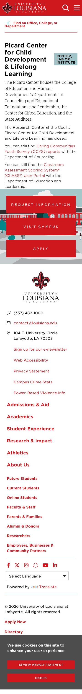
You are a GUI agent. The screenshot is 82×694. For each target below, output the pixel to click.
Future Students (22, 478)
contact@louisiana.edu (35, 322)
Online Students (22, 497)
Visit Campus (41, 226)
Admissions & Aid (28, 404)
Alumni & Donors (23, 526)
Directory (14, 631)
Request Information (41, 204)
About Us (18, 464)
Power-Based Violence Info (39, 392)
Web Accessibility (31, 360)
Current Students (23, 488)
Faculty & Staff (21, 507)
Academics (20, 416)
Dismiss (41, 678)
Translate (48, 586)
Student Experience (30, 428)
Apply (41, 248)
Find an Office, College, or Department (31, 24)
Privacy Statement (31, 371)
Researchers (18, 535)
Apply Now (15, 621)
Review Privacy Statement (41, 665)
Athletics (17, 452)
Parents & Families (24, 516)
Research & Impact (29, 440)
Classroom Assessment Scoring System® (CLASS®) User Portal (34, 170)
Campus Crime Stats (33, 381)
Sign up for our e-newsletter (40, 349)
